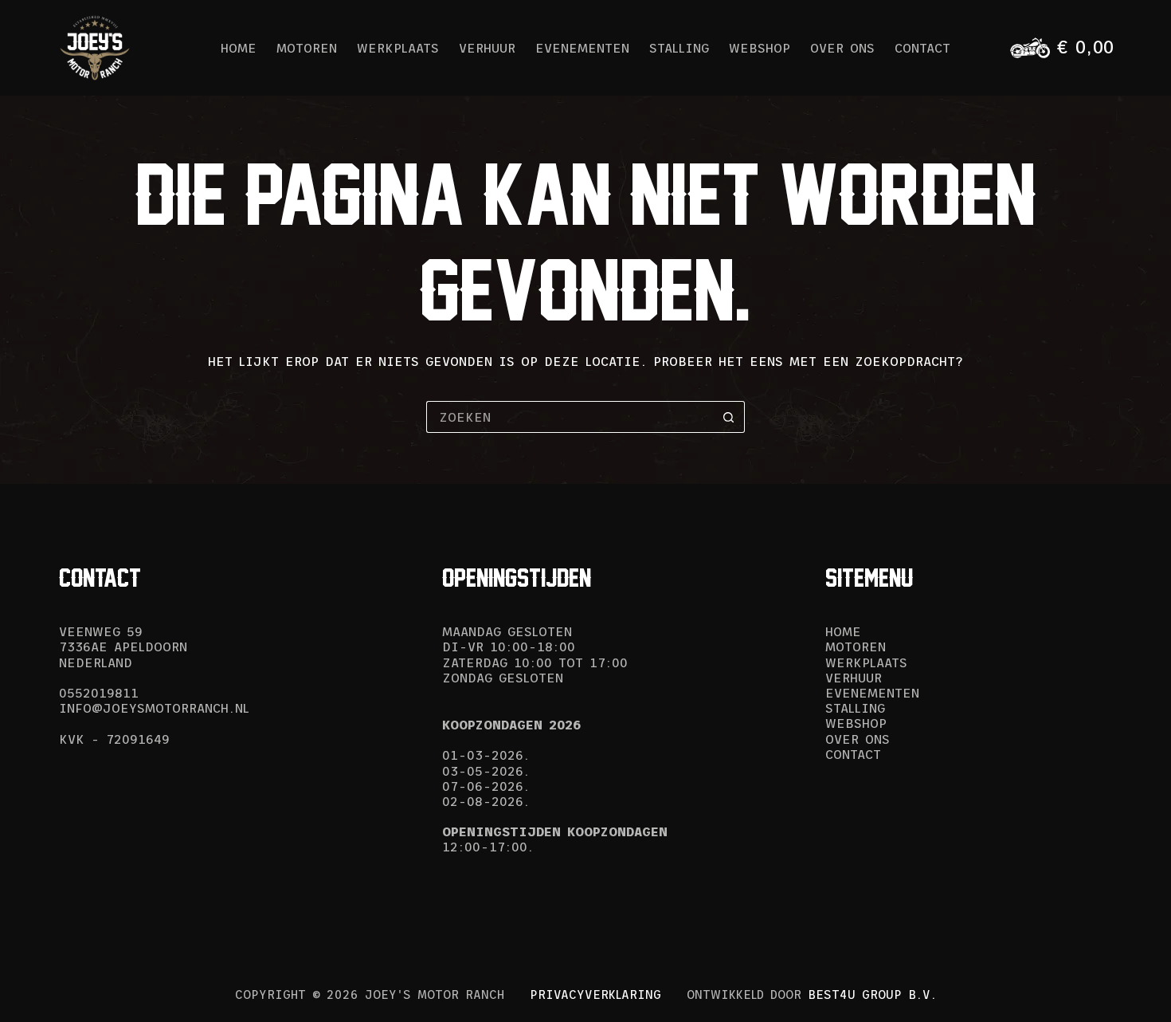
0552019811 (99, 693)
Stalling (679, 48)
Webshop (759, 48)
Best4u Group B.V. (872, 994)
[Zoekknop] (729, 417)
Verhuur (487, 48)
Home (239, 48)
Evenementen (582, 48)
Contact (922, 48)
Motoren (306, 48)
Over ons (842, 48)
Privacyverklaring (595, 994)
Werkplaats (398, 48)
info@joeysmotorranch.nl (154, 708)
